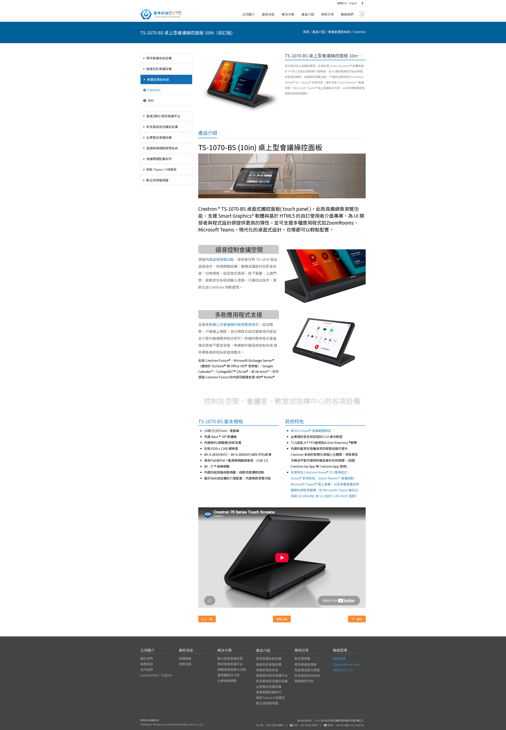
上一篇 (208, 619)
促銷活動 (185, 664)
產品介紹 (307, 14)
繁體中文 (342, 3)
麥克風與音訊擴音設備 (162, 126)
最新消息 (268, 14)
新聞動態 (185, 658)
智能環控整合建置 (307, 669)
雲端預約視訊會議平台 (272, 675)
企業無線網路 (226, 680)
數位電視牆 (302, 658)
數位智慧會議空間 (230, 658)
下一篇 (355, 619)
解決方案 (288, 14)
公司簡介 (248, 14)
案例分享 (327, 14)
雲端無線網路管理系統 (162, 148)
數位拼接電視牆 (157, 180)
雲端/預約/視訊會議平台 (163, 116)
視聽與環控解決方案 (231, 669)
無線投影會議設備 (159, 68)
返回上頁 (281, 619)
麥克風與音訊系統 (307, 675)
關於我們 (146, 658)
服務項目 (146, 664)
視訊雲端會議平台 (230, 664)
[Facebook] (362, 3)
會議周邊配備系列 (159, 158)
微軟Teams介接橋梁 (270, 697)
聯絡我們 (347, 14)
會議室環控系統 (158, 79)
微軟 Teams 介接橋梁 (161, 169)
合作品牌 (146, 669)
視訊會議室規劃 (306, 664)
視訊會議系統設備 (159, 58)
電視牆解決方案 (228, 675)
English (353, 3)
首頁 (306, 31)
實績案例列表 (304, 681)
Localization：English (156, 675)
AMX (151, 100)
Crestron (154, 89)
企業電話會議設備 (159, 137)
